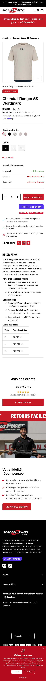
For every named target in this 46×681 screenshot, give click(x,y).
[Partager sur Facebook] (24, 243)
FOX (10, 87)
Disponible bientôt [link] (17, 506)
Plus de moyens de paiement (31, 212)
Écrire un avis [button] (23, 402)
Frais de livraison (8, 112)
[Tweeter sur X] (19, 243)
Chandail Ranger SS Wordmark (26, 38)
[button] (38, 10)
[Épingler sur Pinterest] (28, 243)
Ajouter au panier (33, 196)
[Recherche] (34, 10)
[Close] (44, 648)
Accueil (5, 38)
